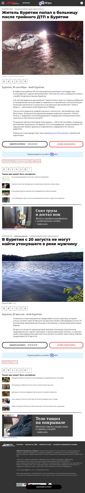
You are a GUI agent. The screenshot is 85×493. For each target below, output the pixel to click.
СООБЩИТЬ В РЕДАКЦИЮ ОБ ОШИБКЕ (65, 444)
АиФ (14, 303)
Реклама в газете (45, 444)
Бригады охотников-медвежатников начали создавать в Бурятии (34, 392)
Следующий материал (43, 487)
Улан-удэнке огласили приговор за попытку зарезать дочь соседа (35, 399)
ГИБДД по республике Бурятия (13, 76)
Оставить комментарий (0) (66, 144)
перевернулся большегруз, (56, 133)
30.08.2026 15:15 (7, 236)
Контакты (19, 444)
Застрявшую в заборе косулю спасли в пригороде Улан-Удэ (32, 385)
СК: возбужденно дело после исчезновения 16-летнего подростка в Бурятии (38, 198)
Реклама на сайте (31, 444)
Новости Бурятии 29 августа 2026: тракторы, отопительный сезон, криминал (38, 406)
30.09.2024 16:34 (7, 9)
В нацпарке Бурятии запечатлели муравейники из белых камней (34, 191)
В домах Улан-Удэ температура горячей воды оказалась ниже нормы (35, 184)
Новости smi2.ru (9, 229)
